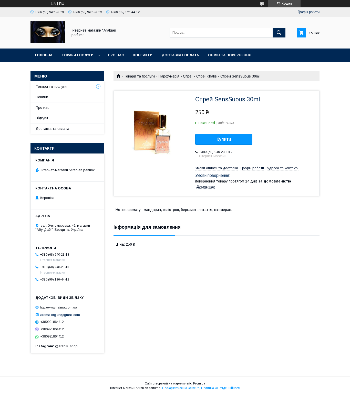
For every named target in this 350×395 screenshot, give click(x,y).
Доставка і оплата (180, 55)
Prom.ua (199, 383)
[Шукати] (279, 32)
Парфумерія (169, 76)
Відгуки (42, 118)
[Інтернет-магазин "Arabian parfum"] (47, 42)
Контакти (142, 55)
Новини (42, 97)
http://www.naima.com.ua (58, 307)
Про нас (116, 55)
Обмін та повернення (229, 55)
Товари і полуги (77, 55)
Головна (43, 55)
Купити (224, 139)
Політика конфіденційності (220, 388)
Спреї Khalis (206, 76)
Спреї (187, 76)
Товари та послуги (139, 76)
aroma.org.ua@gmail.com (60, 314)
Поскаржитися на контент (180, 388)
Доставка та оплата (52, 129)
